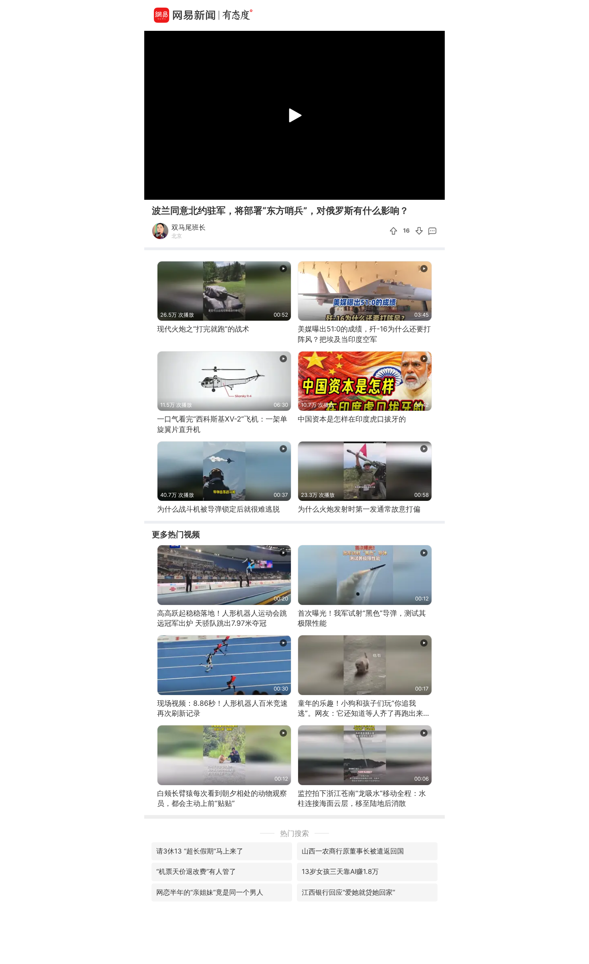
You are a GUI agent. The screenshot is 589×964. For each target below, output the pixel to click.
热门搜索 (294, 833)
